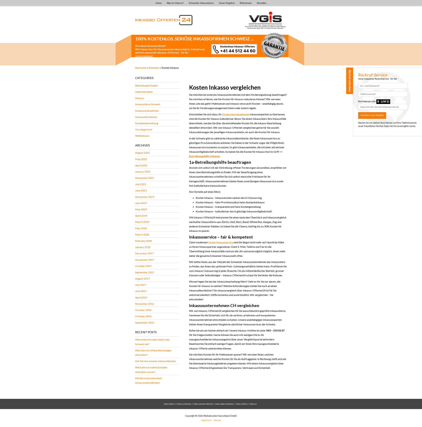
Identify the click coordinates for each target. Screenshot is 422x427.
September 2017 (144, 272)
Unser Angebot (227, 2)
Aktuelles (262, 2)
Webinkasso (142, 135)
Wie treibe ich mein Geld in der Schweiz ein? (152, 341)
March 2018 (142, 234)
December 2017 (144, 253)
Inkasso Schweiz (184, 404)
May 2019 (141, 209)
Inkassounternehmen (147, 110)
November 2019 (144, 196)
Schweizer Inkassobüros (201, 2)
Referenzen (246, 2)
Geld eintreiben (144, 91)
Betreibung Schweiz (146, 85)
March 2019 (142, 221)
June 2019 (141, 203)
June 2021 (141, 190)
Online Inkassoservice (220, 242)
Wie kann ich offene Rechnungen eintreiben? (153, 352)
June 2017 (141, 291)
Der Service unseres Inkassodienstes (155, 361)
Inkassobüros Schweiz (147, 104)
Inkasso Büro (242, 404)
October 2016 (143, 310)
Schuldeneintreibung (146, 123)
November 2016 (144, 303)
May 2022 (141, 159)
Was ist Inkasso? (175, 2)
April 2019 (141, 215)
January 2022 (142, 171)
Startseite (140, 67)
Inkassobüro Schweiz (224, 404)
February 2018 (143, 240)
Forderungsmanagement (236, 114)
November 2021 (144, 177)
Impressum (206, 420)
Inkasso (139, 98)
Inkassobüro (169, 404)
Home (159, 2)
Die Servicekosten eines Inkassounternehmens (148, 380)
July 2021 (140, 184)
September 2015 (144, 322)
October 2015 (143, 316)
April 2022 (141, 165)
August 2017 (142, 278)
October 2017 (143, 266)
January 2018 (142, 247)
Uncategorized (143, 129)
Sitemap (217, 420)
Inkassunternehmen (146, 116)
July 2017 (140, 284)
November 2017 (144, 259)
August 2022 (142, 152)
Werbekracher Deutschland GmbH (220, 415)
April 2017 (141, 297)
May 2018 (141, 228)
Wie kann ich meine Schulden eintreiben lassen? (151, 369)
